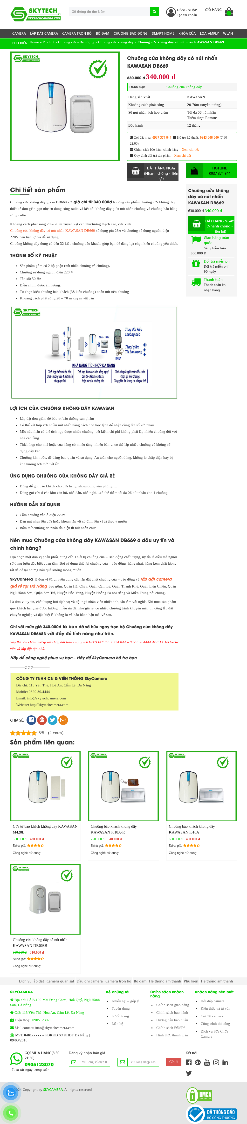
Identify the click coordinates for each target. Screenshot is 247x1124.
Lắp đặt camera (44, 33)
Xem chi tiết (190, 149)
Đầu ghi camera (90, 981)
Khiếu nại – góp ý (125, 1001)
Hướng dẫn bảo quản (172, 1020)
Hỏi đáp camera (213, 1001)
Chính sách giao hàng (172, 1005)
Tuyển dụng (121, 1008)
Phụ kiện (19, 43)
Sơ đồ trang (120, 1016)
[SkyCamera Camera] (36, 14)
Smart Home (163, 33)
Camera (19, 33)
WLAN (228, 33)
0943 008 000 (209, 137)
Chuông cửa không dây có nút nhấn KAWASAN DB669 (52, 231)
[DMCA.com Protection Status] (198, 1095)
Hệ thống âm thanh (165, 981)
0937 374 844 (161, 137)
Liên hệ (117, 1024)
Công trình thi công (215, 1024)
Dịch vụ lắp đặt (31, 981)
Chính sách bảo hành (172, 1012)
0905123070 (42, 1020)
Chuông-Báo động (131, 33)
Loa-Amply (209, 33)
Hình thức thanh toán (172, 1035)
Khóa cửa (187, 33)
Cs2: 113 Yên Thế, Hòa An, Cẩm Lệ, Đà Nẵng (49, 1012)
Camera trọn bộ (77, 33)
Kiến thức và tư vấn (215, 1008)
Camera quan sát (60, 981)
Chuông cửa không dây (184, 87)
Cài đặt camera (212, 1016)
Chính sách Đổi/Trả (170, 1028)
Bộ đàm (102, 33)
